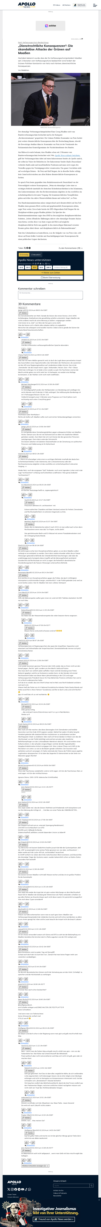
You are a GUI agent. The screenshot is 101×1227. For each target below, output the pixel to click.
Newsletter (57, 1196)
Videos (57, 5)
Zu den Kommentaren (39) (70, 248)
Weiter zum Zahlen (51, 272)
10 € (21, 267)
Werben (67, 5)
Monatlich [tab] (37, 255)
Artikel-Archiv (58, 1190)
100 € (48, 267)
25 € (34, 267)
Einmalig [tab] (25, 255)
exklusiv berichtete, (67, 155)
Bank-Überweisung (51, 277)
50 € (41, 267)
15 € (28, 267)
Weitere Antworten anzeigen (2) (34, 1166)
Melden (24, 313)
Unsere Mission (13, 1197)
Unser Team (11, 1194)
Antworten (25, 337)
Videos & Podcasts (60, 1193)
